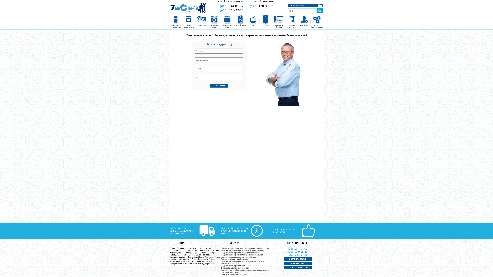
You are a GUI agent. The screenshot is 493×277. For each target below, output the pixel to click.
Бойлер (266, 25)
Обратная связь (297, 243)
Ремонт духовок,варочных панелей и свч (239, 257)
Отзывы (255, 1)
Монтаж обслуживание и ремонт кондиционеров (242, 250)
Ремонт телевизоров (230, 263)
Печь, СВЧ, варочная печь (188, 26)
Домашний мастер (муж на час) (235, 268)
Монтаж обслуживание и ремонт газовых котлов (242, 261)
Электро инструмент (291, 26)
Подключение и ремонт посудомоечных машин (242, 255)
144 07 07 (231, 6)
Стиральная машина (214, 26)
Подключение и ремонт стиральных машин (240, 253)
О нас (220, 1)
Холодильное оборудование (176, 26)
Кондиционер (202, 25)
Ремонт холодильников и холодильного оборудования (245, 248)
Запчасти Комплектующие (317, 26)
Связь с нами (267, 1)
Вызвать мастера (241, 1)
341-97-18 (232, 10)
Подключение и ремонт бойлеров (236, 266)
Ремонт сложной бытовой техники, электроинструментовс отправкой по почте (246, 271)
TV (253, 25)
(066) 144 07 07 (176, 234)
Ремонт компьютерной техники (234, 259)
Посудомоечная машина (227, 26)
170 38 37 (261, 6)
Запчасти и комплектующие (233, 274)
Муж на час (304, 25)
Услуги (229, 1)
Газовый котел (240, 25)
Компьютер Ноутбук (278, 26)
